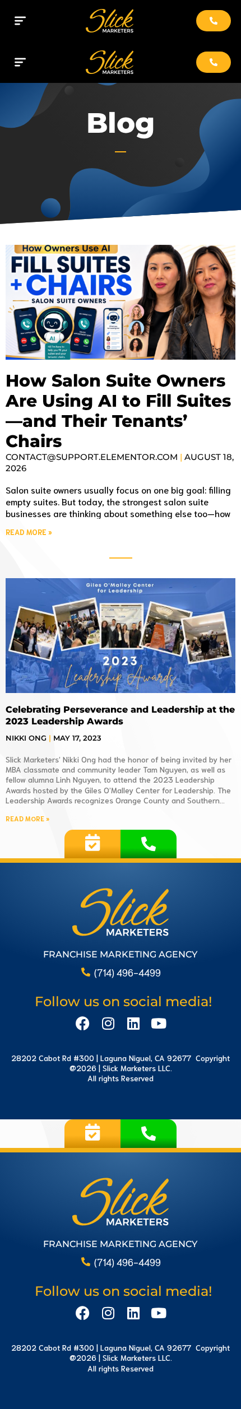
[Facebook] (82, 1023)
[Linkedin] (133, 1023)
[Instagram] (108, 1023)
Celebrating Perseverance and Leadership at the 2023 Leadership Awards (120, 715)
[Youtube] (158, 1023)
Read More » (29, 532)
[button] (20, 20)
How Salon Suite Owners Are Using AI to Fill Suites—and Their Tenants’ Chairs (118, 411)
